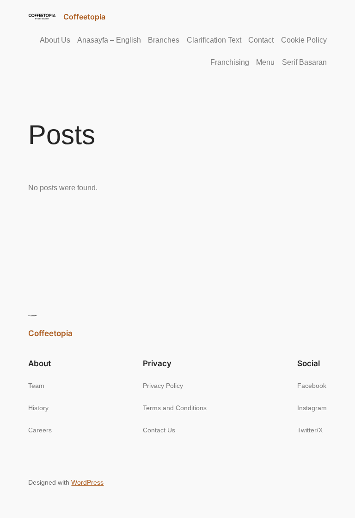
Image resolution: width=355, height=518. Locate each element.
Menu (265, 62)
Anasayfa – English (109, 40)
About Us (55, 40)
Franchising (229, 62)
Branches (163, 40)
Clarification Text (214, 40)
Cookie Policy (304, 40)
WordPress (87, 482)
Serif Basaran (304, 62)
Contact (261, 40)
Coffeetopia (84, 16)
